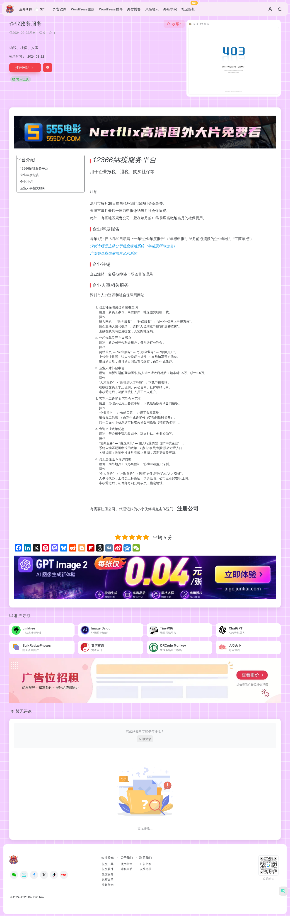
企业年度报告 (29, 175)
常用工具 (22, 79)
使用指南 (127, 864)
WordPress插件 (111, 9)
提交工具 (108, 864)
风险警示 (152, 9)
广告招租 (146, 864)
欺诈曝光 (108, 884)
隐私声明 (127, 869)
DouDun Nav (36, 897)
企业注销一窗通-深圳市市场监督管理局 (121, 274)
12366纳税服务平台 (34, 168)
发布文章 (108, 879)
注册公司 (188, 508)
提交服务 (108, 874)
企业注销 (26, 181)
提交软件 (108, 869)
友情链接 (146, 869)
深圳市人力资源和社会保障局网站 (117, 294)
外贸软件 (59, 9)
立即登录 (145, 738)
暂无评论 (23, 711)
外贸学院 (170, 9)
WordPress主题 (82, 9)
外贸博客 (134, 9)
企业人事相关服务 (32, 188)
